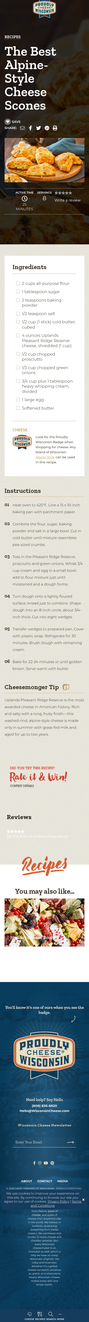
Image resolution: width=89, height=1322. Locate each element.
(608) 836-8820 (44, 1106)
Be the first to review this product (37, 836)
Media (63, 1181)
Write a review (68, 201)
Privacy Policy (58, 1201)
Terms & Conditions (69, 1188)
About (26, 1181)
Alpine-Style (45, 457)
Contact (44, 1181)
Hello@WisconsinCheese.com (44, 1111)
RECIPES (13, 36)
